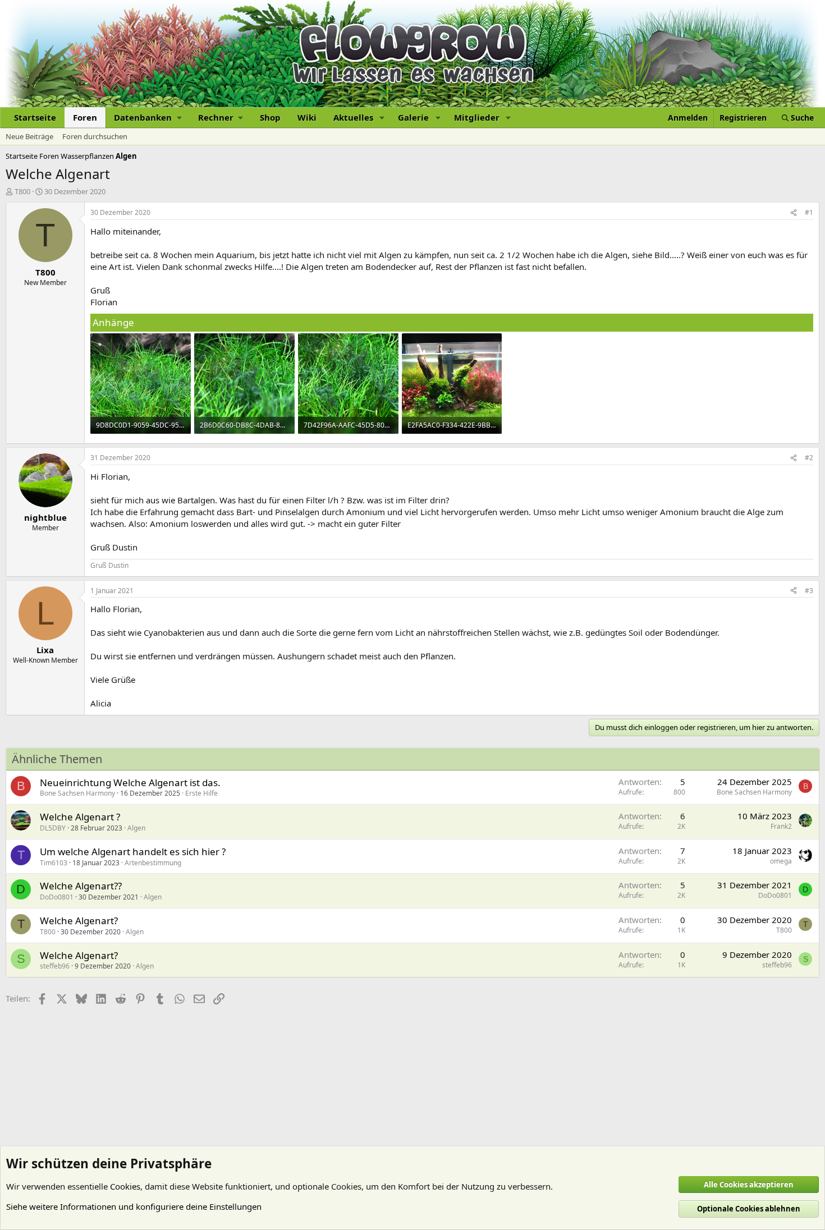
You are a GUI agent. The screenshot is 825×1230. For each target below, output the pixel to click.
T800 (22, 191)
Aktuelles (353, 117)
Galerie (413, 117)
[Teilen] (793, 212)
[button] (148, 117)
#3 (809, 590)
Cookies (125, 1186)
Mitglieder (476, 117)
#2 (809, 457)
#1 (809, 212)
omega (781, 861)
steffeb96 (55, 966)
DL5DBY (53, 828)
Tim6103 (53, 863)
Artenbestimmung (153, 863)
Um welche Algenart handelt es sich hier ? (133, 851)
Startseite (35, 117)
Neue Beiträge (29, 136)
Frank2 (781, 826)
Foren (85, 117)
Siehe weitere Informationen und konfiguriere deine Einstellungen (134, 1206)
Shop (270, 117)
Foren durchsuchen (94, 136)
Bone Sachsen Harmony (77, 793)
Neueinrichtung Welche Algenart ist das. (130, 782)
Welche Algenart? (79, 920)
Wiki (307, 117)
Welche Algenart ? (80, 816)
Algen (136, 828)
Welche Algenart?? (81, 885)
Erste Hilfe (201, 793)
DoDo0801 (57, 897)
